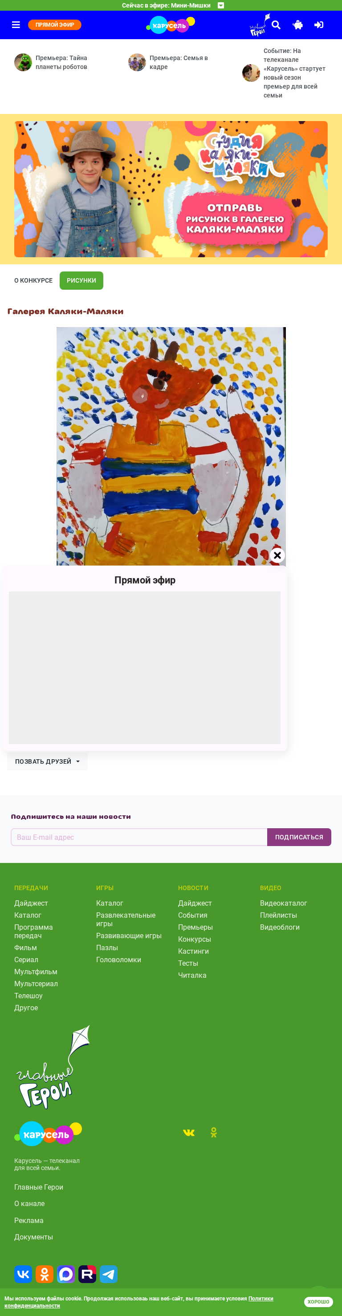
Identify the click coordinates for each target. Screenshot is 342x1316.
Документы (33, 1237)
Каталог (27, 915)
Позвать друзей (43, 761)
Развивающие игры (129, 935)
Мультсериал (36, 984)
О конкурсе (33, 280)
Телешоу (28, 996)
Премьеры (195, 927)
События (193, 915)
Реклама (29, 1220)
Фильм (25, 947)
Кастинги (193, 951)
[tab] (189, 1132)
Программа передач (33, 931)
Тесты (188, 963)
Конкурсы (194, 939)
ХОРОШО (319, 1302)
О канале (29, 1203)
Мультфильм (35, 972)
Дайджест (31, 903)
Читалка (192, 975)
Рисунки (81, 280)
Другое (26, 1008)
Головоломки (118, 960)
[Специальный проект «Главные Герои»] (235, 24)
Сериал (26, 960)
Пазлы (107, 947)
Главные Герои (38, 1187)
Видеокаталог (283, 903)
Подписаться (299, 837)
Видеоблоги (280, 927)
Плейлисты (278, 915)
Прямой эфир (144, 579)
